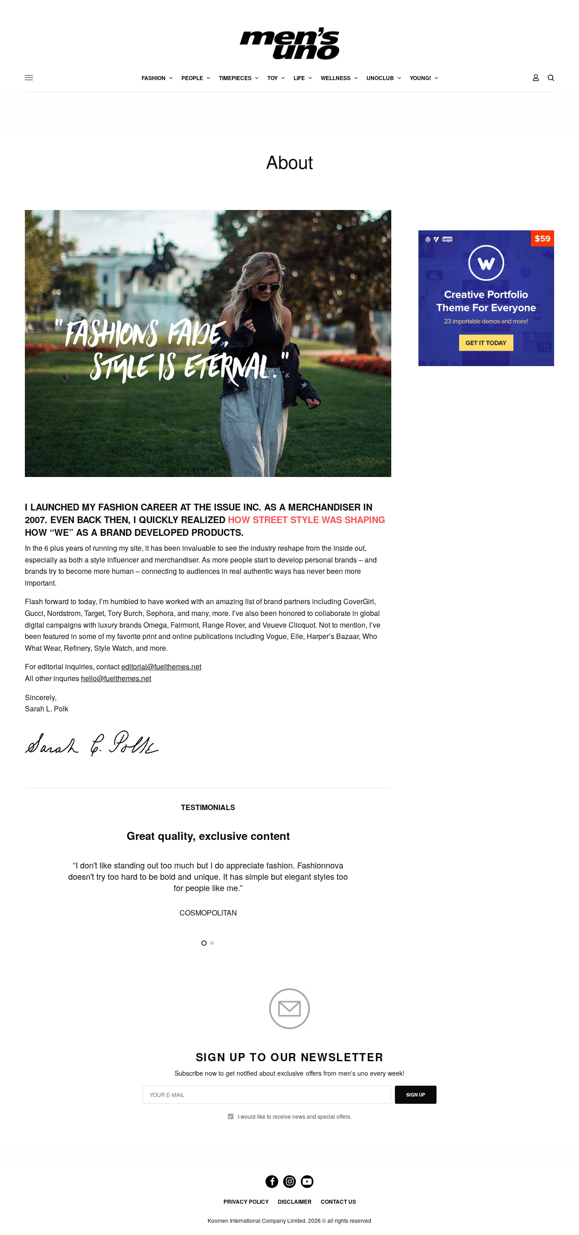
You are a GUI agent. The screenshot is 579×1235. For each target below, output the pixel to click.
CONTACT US (338, 1201)
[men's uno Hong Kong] (289, 43)
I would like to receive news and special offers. (294, 1116)
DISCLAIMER (295, 1201)
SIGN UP (415, 1095)
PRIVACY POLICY (246, 1201)
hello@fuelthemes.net (116, 678)
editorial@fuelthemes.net (161, 666)
